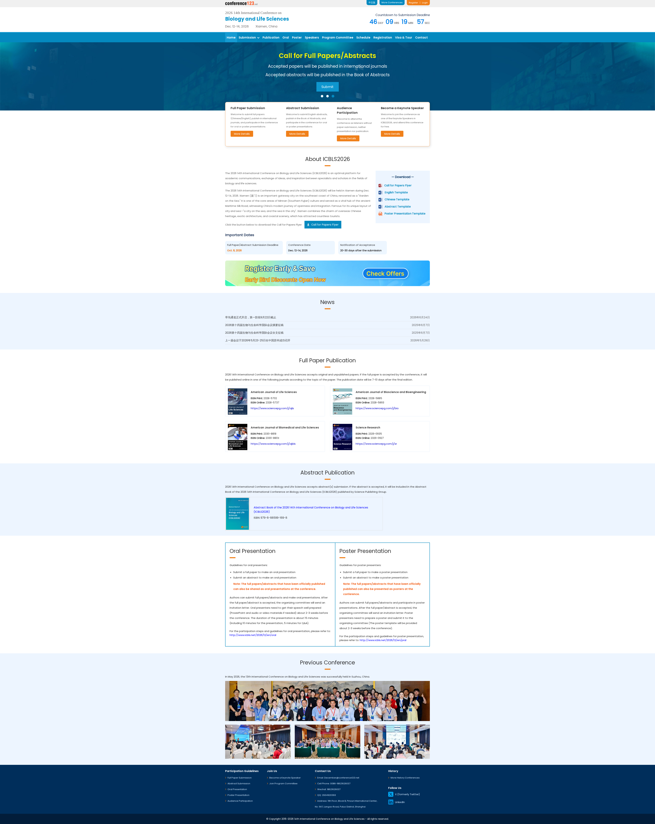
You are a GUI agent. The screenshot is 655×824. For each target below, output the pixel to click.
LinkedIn (400, 802)
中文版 (372, 2)
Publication (271, 37)
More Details (242, 134)
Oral (285, 37)
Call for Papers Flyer (398, 185)
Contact (421, 37)
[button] (322, 96)
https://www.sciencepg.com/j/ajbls (273, 444)
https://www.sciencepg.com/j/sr (376, 444)
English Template (396, 192)
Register (413, 2)
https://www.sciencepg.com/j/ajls (272, 408)
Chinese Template (397, 199)
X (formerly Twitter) (407, 794)
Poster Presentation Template (404, 214)
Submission (247, 37)
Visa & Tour (403, 37)
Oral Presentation (237, 789)
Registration (382, 37)
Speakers (312, 37)
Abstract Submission (239, 783)
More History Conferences (405, 777)
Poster (297, 37)
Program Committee (337, 37)
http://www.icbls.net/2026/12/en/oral (253, 635)
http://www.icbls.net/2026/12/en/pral (383, 640)
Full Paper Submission (240, 777)
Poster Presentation (238, 795)
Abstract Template (398, 207)
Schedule (363, 37)
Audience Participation (240, 801)
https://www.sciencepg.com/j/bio (377, 408)
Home (231, 37)
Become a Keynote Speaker (285, 777)
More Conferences (392, 2)
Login (425, 2)
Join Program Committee (283, 783)
